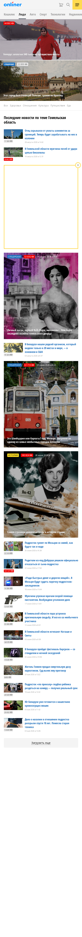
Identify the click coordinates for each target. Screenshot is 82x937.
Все (6, 105)
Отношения (30, 105)
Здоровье (15, 105)
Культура (44, 105)
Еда (69, 105)
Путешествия (58, 105)
